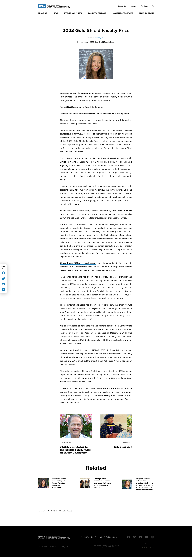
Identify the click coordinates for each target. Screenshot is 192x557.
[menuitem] (42, 13)
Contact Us (122, 6)
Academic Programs (123, 13)
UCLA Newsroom (73, 107)
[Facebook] (3, 273)
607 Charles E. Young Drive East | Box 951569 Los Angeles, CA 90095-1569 (106, 546)
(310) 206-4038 (110, 537)
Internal (133, 6)
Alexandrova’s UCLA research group (78, 263)
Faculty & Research (97, 13)
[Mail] (3, 289)
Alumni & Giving (146, 13)
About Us (42, 13)
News (55, 13)
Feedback (144, 6)
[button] (153, 6)
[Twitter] (3, 278)
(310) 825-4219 (90, 537)
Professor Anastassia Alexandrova (76, 93)
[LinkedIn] (3, 284)
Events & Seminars (73, 13)
